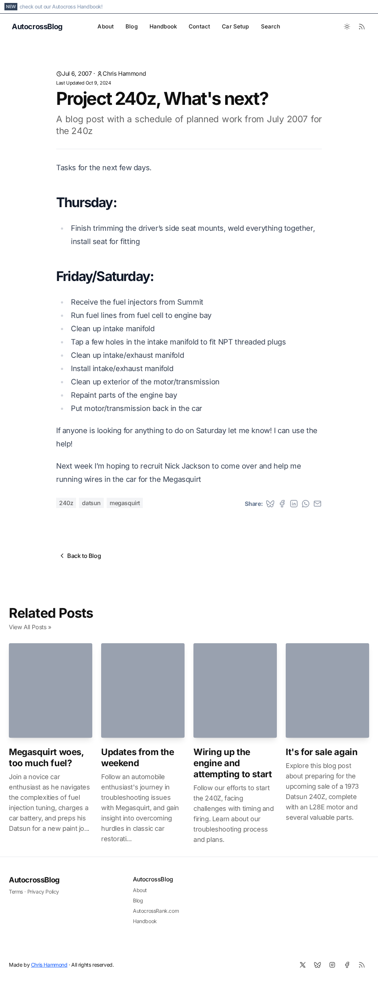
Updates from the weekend (137, 757)
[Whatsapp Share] (305, 503)
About (105, 26)
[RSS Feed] (361, 26)
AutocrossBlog (34, 879)
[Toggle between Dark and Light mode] (347, 26)
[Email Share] (317, 503)
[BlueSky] (317, 964)
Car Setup (235, 26)
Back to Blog (84, 555)
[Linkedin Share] (293, 503)
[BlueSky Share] (270, 503)
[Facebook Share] (282, 503)
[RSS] (361, 964)
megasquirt (125, 503)
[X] (302, 964)
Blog (132, 26)
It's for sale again (321, 752)
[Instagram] (332, 964)
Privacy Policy (43, 891)
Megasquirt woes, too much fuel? (46, 757)
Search (271, 26)
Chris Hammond (124, 73)
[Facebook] (347, 964)
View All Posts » (30, 627)
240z (66, 503)
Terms (16, 891)
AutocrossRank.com (156, 911)
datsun (91, 503)
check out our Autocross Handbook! (61, 6)
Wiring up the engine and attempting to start (232, 763)
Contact (199, 26)
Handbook (163, 26)
